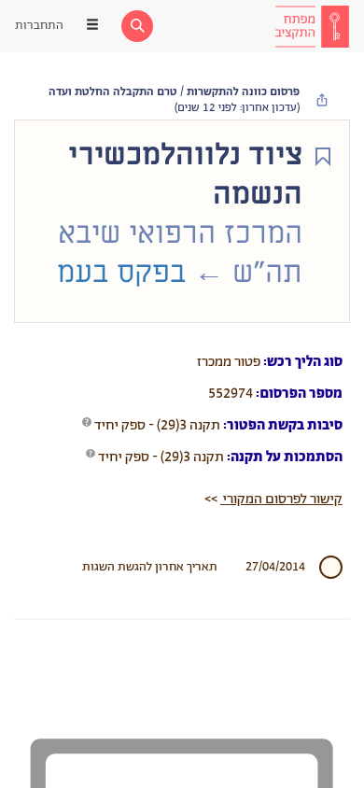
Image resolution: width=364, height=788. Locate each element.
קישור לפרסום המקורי (281, 499)
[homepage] (311, 26)
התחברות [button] (39, 26)
